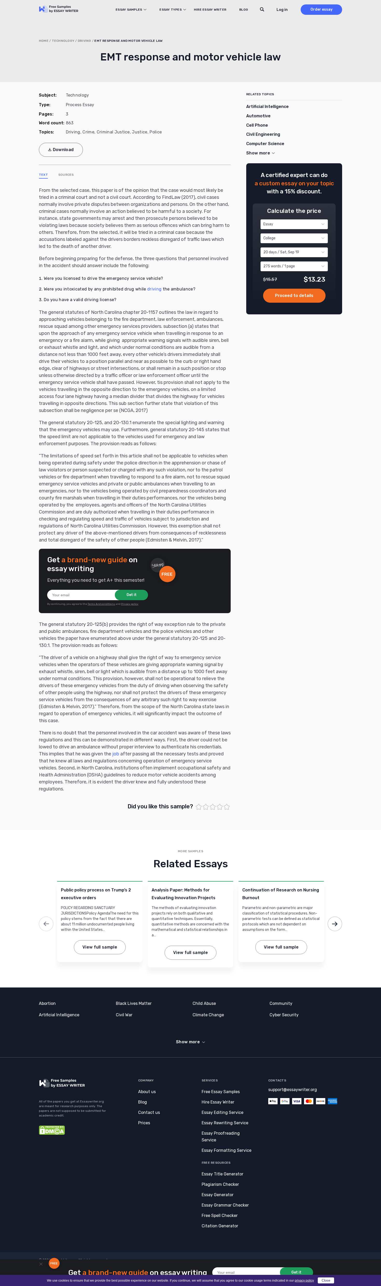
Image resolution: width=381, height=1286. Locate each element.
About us (147, 1091)
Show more (188, 1041)
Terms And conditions (101, 604)
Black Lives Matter (134, 1003)
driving (154, 289)
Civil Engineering (263, 134)
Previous (46, 924)
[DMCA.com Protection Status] (52, 1133)
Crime (88, 132)
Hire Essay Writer (210, 9)
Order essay (322, 9)
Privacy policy (129, 604)
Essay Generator (218, 1194)
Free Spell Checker (220, 1215)
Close (326, 1280)
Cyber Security (284, 1014)
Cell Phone (257, 125)
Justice (139, 132)
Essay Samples (129, 9)
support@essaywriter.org (292, 1089)
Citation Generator (220, 1225)
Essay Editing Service (222, 1112)
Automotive (258, 115)
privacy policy (304, 1280)
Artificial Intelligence (267, 106)
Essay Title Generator (222, 1174)
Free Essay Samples (221, 1091)
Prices (144, 1122)
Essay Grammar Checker (225, 1205)
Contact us (149, 1112)
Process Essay (80, 104)
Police (156, 132)
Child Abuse (204, 1003)
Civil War (124, 1014)
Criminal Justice (113, 132)
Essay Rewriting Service (225, 1122)
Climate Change (208, 1014)
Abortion (47, 1003)
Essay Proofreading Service (221, 1136)
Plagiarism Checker (220, 1184)
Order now (294, 296)
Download (63, 149)
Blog (243, 9)
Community (281, 1003)
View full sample (99, 947)
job (115, 754)
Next (335, 924)
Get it (131, 595)
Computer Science (265, 143)
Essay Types (170, 9)
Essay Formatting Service (226, 1150)
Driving (84, 41)
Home (43, 41)
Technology (63, 41)
